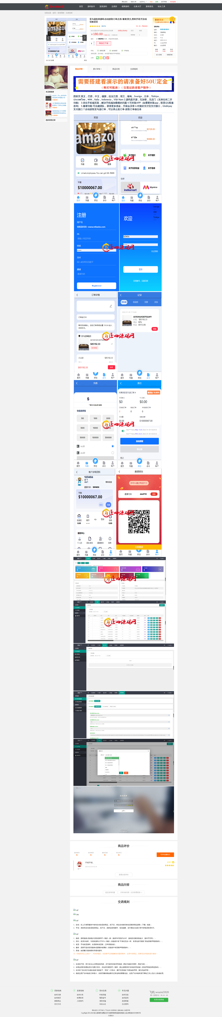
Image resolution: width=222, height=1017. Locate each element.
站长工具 (161, 6)
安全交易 (102, 991)
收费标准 (80, 998)
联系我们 (114, 1010)
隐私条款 (120, 1010)
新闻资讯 (149, 6)
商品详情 (79, 69)
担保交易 (102, 50)
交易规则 (134, 69)
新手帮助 (164, 2)
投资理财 (61, 13)
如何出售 (80, 995)
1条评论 (103, 26)
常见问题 (125, 991)
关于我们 (101, 1010)
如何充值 (125, 995)
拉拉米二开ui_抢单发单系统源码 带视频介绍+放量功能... (59, 97)
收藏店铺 (169, 55)
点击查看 (163, 45)
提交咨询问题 (110, 892)
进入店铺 (159, 55)
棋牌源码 (125, 6)
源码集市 (91, 6)
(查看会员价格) (122, 30)
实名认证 (102, 1004)
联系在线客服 (159, 999)
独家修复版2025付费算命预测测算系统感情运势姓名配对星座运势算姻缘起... (59, 112)
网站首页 (124, 2)
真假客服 (125, 1001)
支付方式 (57, 1004)
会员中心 (142, 2)
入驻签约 (80, 1001)
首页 (81, 6)
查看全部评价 (124, 875)
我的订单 (133, 2)
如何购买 (57, 998)
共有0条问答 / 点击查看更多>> (131, 892)
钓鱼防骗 (102, 995)
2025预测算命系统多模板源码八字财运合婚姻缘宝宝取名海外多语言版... (59, 104)
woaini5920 (163, 43)
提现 (156, 2)
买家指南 (57, 991)
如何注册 (57, 995)
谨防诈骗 (102, 1001)
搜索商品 (57, 1001)
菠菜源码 (103, 6)
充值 (151, 2)
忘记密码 (125, 1004)
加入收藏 (51, 60)
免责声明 (127, 1010)
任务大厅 (137, 6)
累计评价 (97, 69)
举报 (85, 60)
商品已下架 (103, 43)
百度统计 (111, 1015)
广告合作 (108, 1010)
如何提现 (125, 998)
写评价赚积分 (165, 854)
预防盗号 (102, 998)
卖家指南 (80, 991)
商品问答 (116, 69)
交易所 (114, 6)
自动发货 (114, 50)
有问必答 (173, 2)
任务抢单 (69, 13)
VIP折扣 (126, 50)
